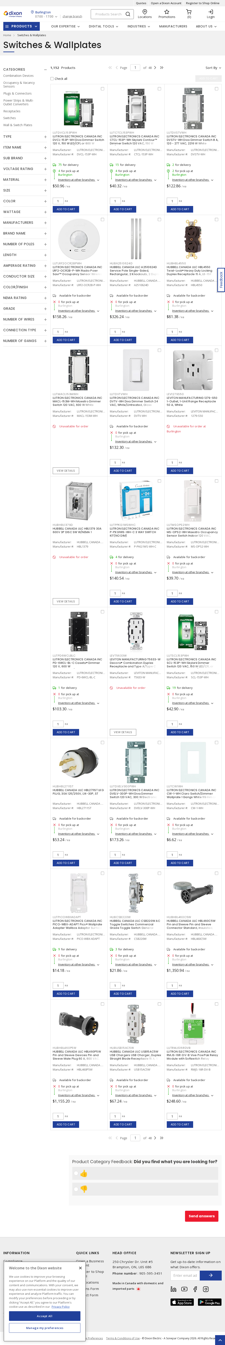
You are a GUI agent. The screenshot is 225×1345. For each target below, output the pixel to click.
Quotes (141, 3)
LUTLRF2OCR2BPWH (67, 263)
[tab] (25, 69)
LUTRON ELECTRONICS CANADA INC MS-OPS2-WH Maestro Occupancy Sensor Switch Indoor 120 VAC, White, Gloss (192, 534)
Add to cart (66, 209)
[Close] (80, 1268)
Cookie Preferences (90, 1338)
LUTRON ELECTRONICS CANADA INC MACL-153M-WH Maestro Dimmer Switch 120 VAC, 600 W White (77, 401)
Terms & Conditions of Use (123, 1338)
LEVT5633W (118, 655)
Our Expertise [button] (63, 26)
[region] (45, 1301)
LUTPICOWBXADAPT (67, 917)
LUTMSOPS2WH (178, 525)
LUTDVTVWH (119, 394)
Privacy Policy (61, 1307)
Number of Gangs (20, 340)
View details (66, 471)
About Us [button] (204, 26)
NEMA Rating (15, 298)
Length (9, 255)
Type (7, 136)
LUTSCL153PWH (178, 655)
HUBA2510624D (121, 263)
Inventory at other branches (76, 180)
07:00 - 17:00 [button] (44, 16)
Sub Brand (13, 158)
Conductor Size (19, 276)
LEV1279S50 (175, 394)
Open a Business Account (90, 1263)
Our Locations (87, 1282)
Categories (14, 69)
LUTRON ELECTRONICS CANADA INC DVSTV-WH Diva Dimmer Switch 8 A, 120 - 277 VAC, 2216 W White (192, 139)
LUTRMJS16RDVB (179, 1048)
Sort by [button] (211, 67)
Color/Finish (15, 287)
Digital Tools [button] (101, 26)
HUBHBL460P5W (64, 1048)
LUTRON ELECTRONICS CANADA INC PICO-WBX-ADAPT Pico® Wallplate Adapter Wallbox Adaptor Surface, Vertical (78, 926)
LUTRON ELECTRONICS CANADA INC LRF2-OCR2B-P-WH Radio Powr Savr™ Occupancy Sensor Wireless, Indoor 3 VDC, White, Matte (79, 272)
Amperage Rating (19, 265)
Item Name (12, 147)
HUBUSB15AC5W (122, 1048)
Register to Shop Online (203, 3)
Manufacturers (173, 26)
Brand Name (14, 233)
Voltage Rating (18, 169)
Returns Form (87, 1289)
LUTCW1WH (175, 786)
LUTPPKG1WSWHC (123, 525)
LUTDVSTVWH (177, 132)
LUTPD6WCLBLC (64, 655)
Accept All (45, 1316)
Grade (9, 308)
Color (9, 201)
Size (6, 190)
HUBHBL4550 (176, 263)
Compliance (13, 1261)
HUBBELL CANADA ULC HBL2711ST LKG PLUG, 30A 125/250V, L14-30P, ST (78, 791)
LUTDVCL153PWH (65, 132)
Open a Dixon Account (166, 3)
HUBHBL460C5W (179, 917)
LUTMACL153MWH (65, 394)
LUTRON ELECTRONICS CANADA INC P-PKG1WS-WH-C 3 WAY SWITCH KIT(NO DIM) (134, 532)
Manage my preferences (45, 1328)
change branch (72, 16)
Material (11, 179)
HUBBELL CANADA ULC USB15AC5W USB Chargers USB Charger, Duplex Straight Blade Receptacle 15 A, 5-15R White (135, 1057)
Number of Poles (18, 244)
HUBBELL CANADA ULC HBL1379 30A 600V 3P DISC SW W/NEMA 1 (77, 530)
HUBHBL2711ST (63, 786)
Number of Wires (18, 319)
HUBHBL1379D (63, 525)
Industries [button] (137, 26)
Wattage (12, 212)
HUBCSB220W (120, 917)
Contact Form (87, 1295)
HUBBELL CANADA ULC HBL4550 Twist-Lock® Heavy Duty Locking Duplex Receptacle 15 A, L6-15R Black (189, 272)
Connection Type (19, 330)
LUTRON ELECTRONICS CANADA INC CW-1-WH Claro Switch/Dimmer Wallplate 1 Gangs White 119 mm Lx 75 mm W (191, 795)
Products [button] (21, 26)
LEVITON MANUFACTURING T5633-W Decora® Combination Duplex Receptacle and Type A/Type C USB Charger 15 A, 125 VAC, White (135, 664)
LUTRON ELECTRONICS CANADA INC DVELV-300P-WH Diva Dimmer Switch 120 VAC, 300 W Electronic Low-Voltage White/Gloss (134, 795)
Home (7, 35)
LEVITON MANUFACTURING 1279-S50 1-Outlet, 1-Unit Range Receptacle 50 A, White (192, 401)
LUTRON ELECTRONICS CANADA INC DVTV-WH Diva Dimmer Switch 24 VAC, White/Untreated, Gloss (134, 401)
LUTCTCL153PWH (122, 132)
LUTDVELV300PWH (123, 786)
